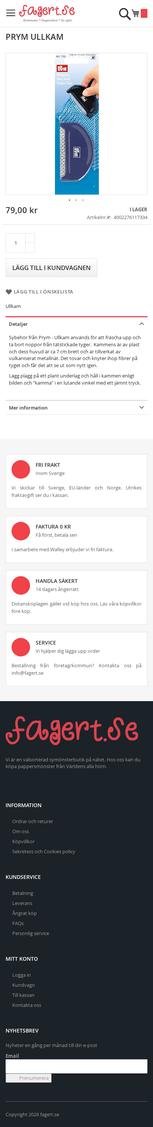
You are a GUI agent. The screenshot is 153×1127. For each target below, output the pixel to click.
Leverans (22, 903)
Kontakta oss (26, 1005)
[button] (69, 200)
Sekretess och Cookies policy (43, 851)
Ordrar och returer (32, 821)
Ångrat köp (24, 913)
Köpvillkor (23, 841)
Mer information (28, 407)
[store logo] (47, 13)
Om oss (20, 831)
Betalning (22, 893)
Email (12, 1056)
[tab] (76, 323)
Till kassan (23, 995)
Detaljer (18, 324)
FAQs (18, 923)
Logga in (21, 975)
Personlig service (30, 933)
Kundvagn (23, 985)
